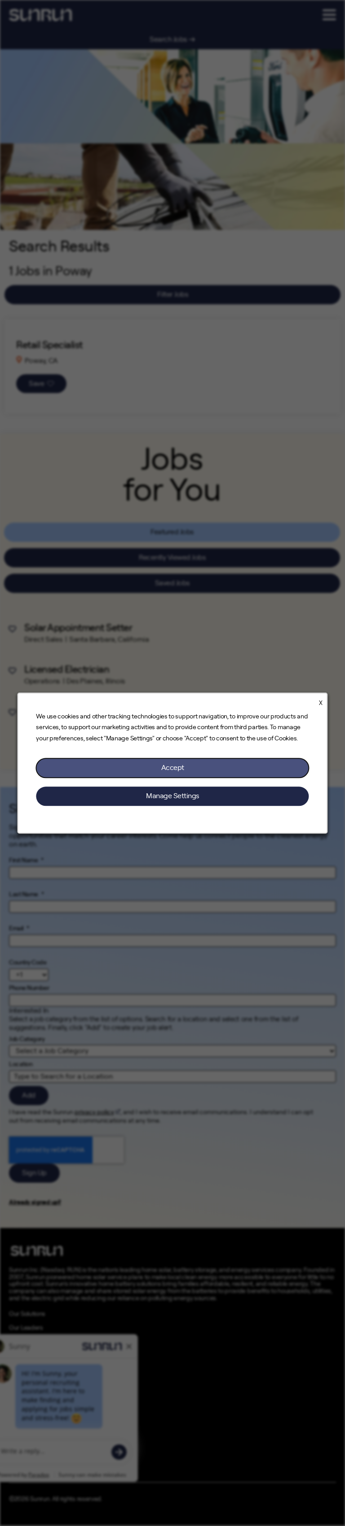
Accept (172, 767)
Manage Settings (172, 796)
